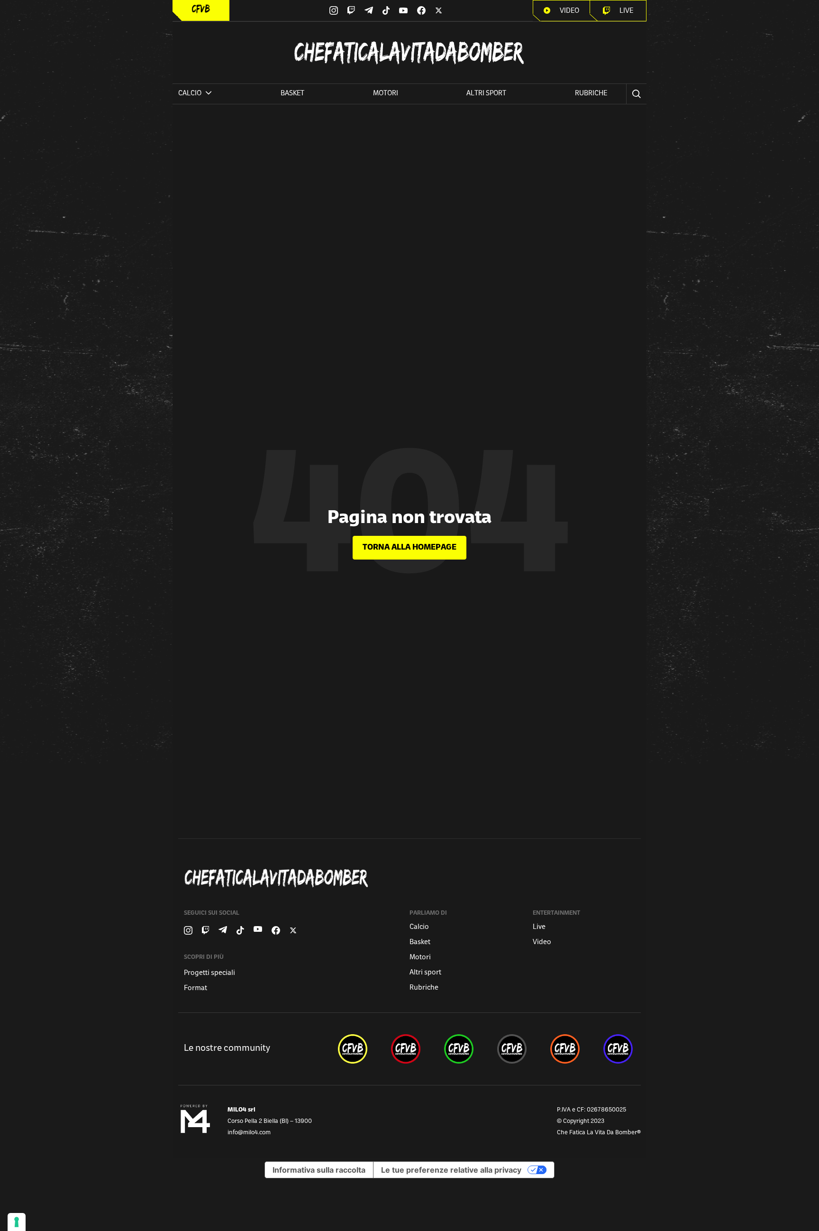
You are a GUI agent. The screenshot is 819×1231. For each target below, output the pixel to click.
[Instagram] (333, 10)
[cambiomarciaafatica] (512, 1049)
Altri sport (486, 93)
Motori (385, 93)
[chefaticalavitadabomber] (353, 1049)
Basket (292, 93)
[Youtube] (403, 11)
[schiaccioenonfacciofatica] (565, 1049)
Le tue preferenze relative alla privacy (451, 1170)
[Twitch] (351, 10)
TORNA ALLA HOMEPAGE (409, 547)
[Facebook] (421, 10)
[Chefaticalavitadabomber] (411, 878)
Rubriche (591, 93)
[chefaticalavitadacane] (618, 1049)
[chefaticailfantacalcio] (459, 1049)
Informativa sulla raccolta (319, 1170)
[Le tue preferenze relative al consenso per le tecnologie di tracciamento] (17, 1222)
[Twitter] (438, 10)
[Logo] (200, 9)
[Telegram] (368, 10)
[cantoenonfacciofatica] (406, 1049)
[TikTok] (386, 10)
